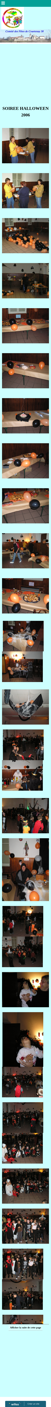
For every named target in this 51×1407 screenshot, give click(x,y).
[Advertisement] (25, 70)
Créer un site (33, 1403)
